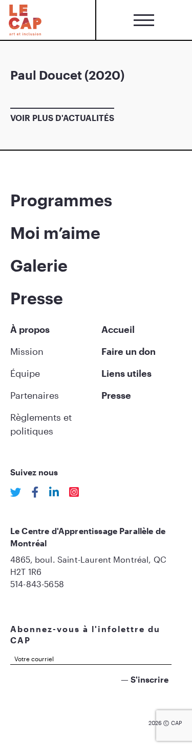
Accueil (118, 329)
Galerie (39, 265)
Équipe (25, 373)
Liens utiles (126, 373)
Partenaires (34, 395)
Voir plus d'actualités (62, 118)
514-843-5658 (37, 584)
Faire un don (128, 351)
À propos (30, 329)
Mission (27, 351)
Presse (36, 297)
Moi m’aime (55, 232)
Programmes (61, 199)
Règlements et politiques (41, 424)
